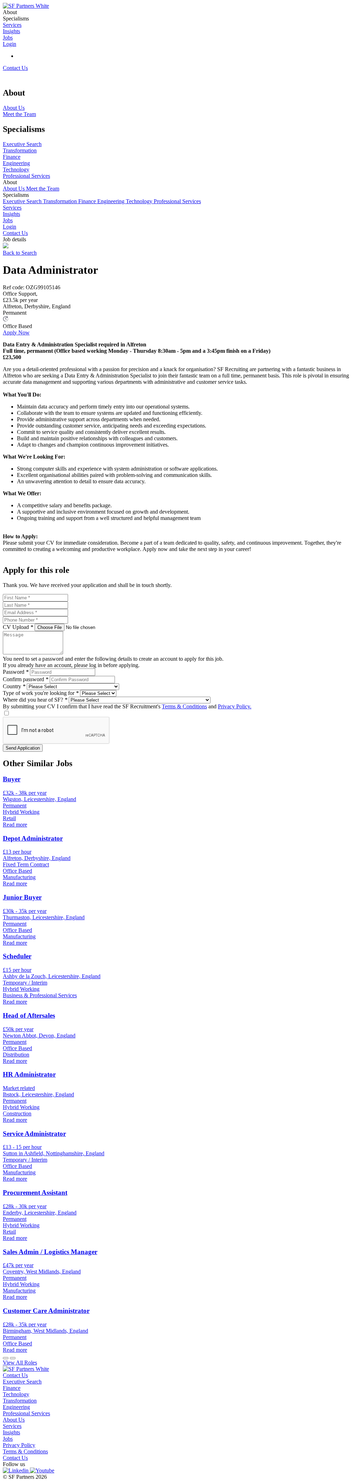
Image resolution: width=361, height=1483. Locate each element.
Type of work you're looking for (41, 693)
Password (16, 672)
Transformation (60, 201)
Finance (87, 201)
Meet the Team (42, 189)
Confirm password (25, 679)
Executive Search (23, 201)
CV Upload (18, 627)
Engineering (111, 201)
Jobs (8, 220)
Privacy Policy (19, 1445)
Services (12, 208)
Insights (11, 214)
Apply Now (16, 332)
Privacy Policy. (234, 706)
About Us (14, 189)
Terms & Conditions (184, 706)
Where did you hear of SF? (35, 700)
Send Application (23, 748)
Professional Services (177, 201)
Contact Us (15, 68)
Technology (140, 201)
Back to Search (20, 253)
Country (14, 686)
